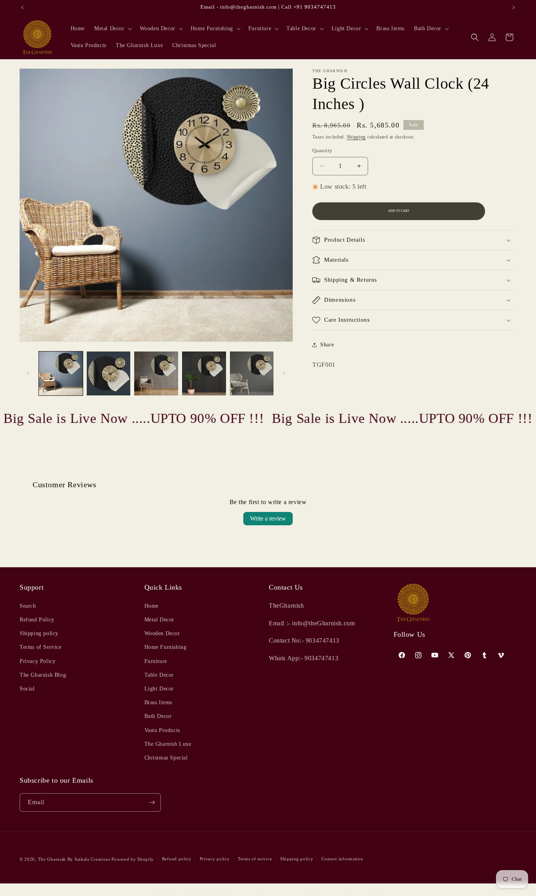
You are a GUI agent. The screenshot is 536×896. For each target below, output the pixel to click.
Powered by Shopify (132, 859)
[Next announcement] (513, 7)
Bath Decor (158, 716)
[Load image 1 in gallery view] (61, 373)
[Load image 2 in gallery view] (109, 373)
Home (151, 605)
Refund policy (176, 858)
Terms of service (255, 858)
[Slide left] (28, 373)
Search (28, 605)
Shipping (356, 137)
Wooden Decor (162, 633)
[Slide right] (284, 373)
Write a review (268, 518)
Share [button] (327, 345)
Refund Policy (37, 619)
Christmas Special (166, 757)
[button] (112, 28)
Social (27, 688)
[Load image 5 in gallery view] (252, 373)
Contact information (342, 858)
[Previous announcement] (22, 7)
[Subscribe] (151, 802)
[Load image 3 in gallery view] (156, 373)
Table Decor (159, 674)
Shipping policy (39, 633)
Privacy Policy (37, 661)
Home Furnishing (165, 647)
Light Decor (159, 688)
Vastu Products (162, 730)
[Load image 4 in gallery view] (204, 373)
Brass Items (158, 702)
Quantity (322, 150)
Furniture (155, 661)
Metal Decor (159, 619)
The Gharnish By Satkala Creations (74, 859)
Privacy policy (215, 858)
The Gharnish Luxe (167, 744)
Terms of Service (41, 647)
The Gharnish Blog (43, 674)
